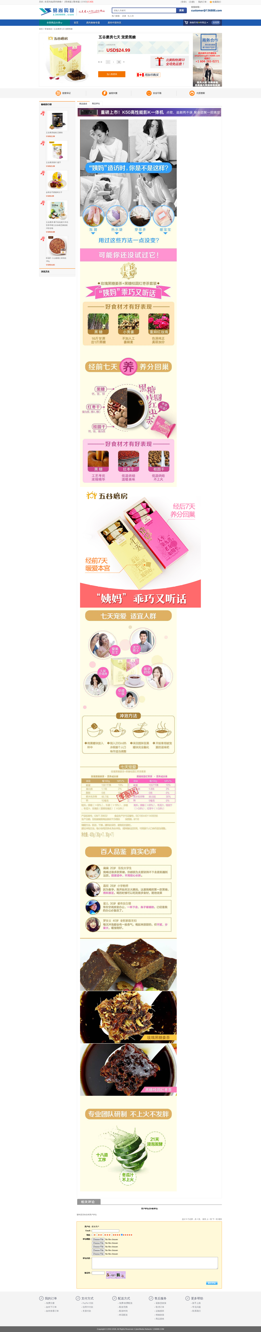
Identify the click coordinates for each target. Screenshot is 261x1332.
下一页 (215, 1219)
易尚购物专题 (93, 22)
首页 (76, 22)
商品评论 (96, 103)
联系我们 (196, 1311)
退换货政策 (161, 1303)
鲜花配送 (123, 1315)
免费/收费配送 (125, 1303)
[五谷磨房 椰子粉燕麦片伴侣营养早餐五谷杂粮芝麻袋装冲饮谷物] (57, 219)
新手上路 (196, 1303)
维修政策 (160, 1315)
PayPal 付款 (88, 1303)
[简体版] (68, 2)
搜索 (181, 10)
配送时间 (123, 1311)
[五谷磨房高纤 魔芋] (57, 159)
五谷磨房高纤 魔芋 (53, 162)
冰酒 (124, 16)
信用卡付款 (88, 1307)
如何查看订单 (52, 1311)
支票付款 (87, 1311)
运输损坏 (160, 1311)
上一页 (209, 1219)
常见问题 (196, 1307)
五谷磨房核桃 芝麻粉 (54, 133)
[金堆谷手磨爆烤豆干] (57, 189)
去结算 (216, 22)
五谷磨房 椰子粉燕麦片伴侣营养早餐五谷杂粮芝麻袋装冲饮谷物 (57, 225)
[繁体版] (76, 2)
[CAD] (90, 2)
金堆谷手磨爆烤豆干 (54, 192)
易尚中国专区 (114, 22)
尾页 (220, 1219)
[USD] (84, 2)
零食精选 (48, 29)
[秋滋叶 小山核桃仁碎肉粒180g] (57, 255)
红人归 (131, 16)
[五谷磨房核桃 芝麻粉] (57, 129)
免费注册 (50, 1303)
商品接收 (160, 1319)
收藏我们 (217, 2)
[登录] (184, 2)
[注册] (192, 2)
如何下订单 (51, 1307)
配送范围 (123, 1307)
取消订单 (160, 1307)
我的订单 (202, 2)
